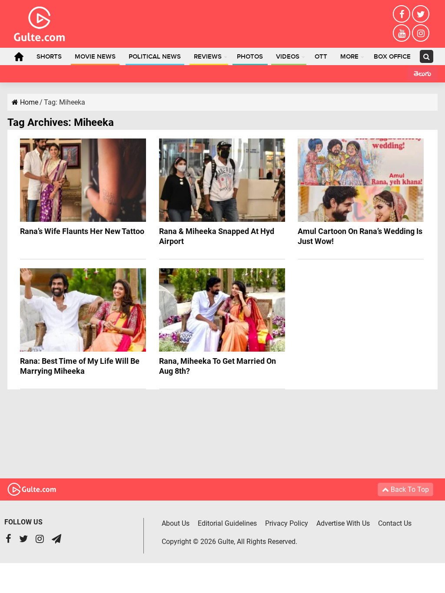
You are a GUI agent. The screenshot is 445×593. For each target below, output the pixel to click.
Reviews (208, 57)
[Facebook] (401, 14)
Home (18, 56)
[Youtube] (401, 33)
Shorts (49, 57)
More (349, 57)
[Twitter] (420, 14)
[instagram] (420, 33)
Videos (287, 57)
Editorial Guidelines (227, 523)
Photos (250, 57)
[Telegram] (56, 540)
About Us (175, 523)
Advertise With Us (343, 523)
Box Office (392, 57)
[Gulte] (39, 22)
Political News (155, 57)
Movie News (95, 57)
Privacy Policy (286, 523)
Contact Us (395, 523)
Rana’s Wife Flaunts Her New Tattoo (82, 231)
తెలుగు (422, 75)
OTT (321, 57)
